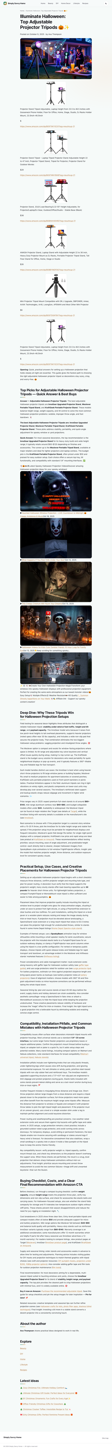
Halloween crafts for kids (51, 1306)
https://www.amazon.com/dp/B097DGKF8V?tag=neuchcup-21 (47, 315)
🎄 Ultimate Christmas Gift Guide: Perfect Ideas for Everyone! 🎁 (48, 1393)
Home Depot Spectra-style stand (66, 928)
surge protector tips (81, 968)
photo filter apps (71, 1306)
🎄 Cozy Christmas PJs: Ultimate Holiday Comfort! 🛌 (43, 1388)
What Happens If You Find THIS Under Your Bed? (43, 560)
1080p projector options (36, 1264)
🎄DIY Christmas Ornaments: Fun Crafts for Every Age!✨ (45, 1398)
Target (73, 811)
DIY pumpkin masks (66, 1261)
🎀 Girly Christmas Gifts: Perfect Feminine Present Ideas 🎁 (46, 1415)
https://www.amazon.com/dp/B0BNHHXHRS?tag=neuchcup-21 (48, 221)
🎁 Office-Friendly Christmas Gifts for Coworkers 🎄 (43, 1404)
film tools (56, 1267)
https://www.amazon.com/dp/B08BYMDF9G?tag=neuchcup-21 (47, 270)
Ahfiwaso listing (51, 956)
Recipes (85, 3)
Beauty (50, 3)
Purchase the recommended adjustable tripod (62, 1291)
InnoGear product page (56, 1242)
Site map (105, 1438)
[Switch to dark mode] (106, 3)
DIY (57, 3)
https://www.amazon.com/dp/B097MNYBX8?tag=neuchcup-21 (47, 175)
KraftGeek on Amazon (43, 839)
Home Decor (66, 3)
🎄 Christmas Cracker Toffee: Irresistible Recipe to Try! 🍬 (45, 1409)
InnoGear (28, 818)
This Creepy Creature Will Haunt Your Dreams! (42, 604)
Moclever (31, 1242)
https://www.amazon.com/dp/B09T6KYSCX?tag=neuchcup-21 (47, 126)
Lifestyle (76, 3)
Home (43, 3)
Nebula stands (41, 1057)
